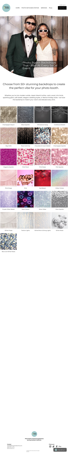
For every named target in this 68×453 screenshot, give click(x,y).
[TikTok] (53, 446)
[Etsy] (60, 446)
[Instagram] (50, 446)
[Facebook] (56, 446)
